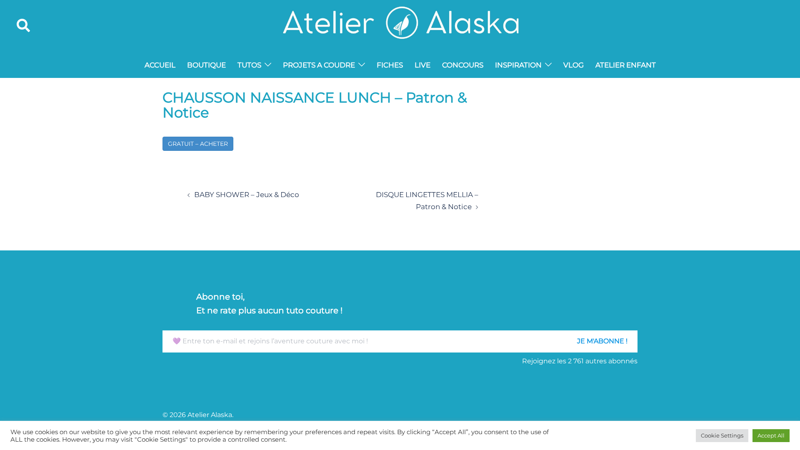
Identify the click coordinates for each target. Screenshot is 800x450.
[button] (24, 26)
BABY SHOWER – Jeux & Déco (246, 194)
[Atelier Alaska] (399, 25)
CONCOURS (462, 65)
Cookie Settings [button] (722, 435)
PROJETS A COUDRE (319, 65)
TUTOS (249, 65)
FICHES (390, 65)
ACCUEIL (160, 65)
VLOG (573, 65)
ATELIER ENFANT (625, 65)
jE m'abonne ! (602, 341)
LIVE (422, 65)
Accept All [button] (771, 435)
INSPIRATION (518, 65)
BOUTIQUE (206, 65)
